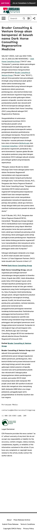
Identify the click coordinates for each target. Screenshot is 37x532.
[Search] (24, 18)
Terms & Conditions (27, 524)
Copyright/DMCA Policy (12, 529)
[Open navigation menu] (4, 18)
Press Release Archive (22, 520)
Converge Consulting (9, 146)
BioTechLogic (24, 143)
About (9, 520)
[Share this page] (34, 18)
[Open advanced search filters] (28, 18)
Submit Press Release (10, 524)
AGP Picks (5, 3)
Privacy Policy (28, 529)
